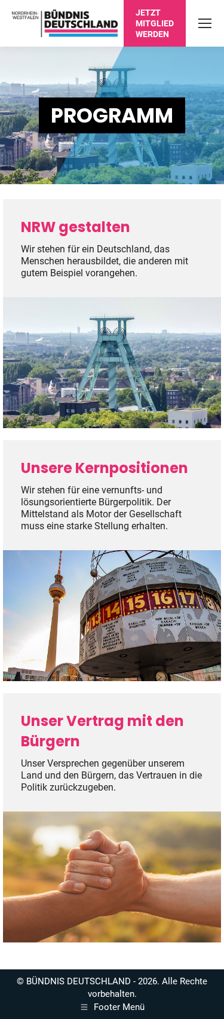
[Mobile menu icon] (205, 23)
